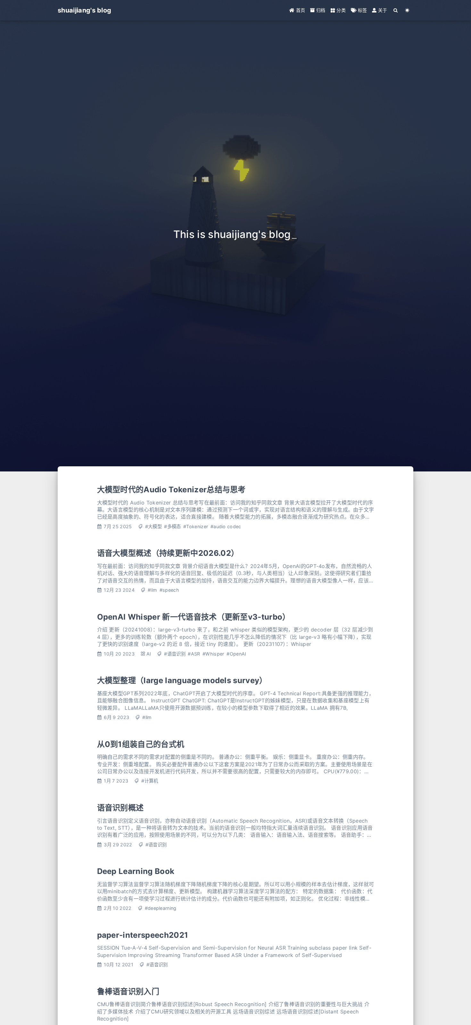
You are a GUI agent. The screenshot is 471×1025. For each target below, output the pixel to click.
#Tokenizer (195, 526)
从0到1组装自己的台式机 (141, 744)
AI (148, 654)
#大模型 (153, 526)
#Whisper (213, 654)
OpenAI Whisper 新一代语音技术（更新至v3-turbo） (193, 617)
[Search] (396, 10)
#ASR (194, 654)
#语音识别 (175, 654)
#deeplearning (161, 908)
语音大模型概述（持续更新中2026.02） (168, 553)
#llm (152, 590)
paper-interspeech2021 (142, 935)
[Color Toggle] (407, 10)
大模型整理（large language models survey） (182, 680)
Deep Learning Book (136, 871)
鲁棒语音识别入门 (128, 991)
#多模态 (172, 526)
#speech (169, 590)
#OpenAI (236, 654)
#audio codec (226, 526)
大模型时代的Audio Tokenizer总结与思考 (171, 489)
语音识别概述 (120, 807)
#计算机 (149, 781)
